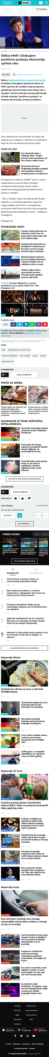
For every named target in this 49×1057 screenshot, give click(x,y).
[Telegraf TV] (33, 1036)
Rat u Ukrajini (25, 356)
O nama (8, 1044)
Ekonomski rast (7, 361)
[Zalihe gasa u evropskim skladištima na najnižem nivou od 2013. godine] (10, 757)
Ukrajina (43, 356)
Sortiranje (6, 498)
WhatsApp (29, 333)
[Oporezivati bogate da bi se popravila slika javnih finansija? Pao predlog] (10, 708)
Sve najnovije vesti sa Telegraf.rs (24, 648)
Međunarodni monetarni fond (19, 350)
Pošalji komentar (24, 375)
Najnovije (11, 657)
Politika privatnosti (21, 1048)
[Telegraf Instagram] (27, 1036)
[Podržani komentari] (22, 498)
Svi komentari (24, 523)
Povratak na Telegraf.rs (8, 3)
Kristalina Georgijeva (9, 356)
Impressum (26, 1044)
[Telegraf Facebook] (15, 1036)
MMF (3, 350)
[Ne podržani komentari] (29, 498)
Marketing (16, 1044)
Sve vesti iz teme (24, 479)
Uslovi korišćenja (34, 341)
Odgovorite (8, 515)
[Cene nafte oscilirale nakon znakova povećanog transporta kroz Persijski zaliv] (10, 741)
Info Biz (4, 51)
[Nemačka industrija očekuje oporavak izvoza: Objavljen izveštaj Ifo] (10, 434)
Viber (37, 333)
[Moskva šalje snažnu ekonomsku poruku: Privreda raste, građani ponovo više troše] (10, 274)
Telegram (5, 336)
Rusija (35, 356)
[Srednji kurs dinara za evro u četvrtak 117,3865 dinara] (24, 673)
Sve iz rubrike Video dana (24, 561)
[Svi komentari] (15, 498)
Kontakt (32, 1048)
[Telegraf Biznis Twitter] (21, 1036)
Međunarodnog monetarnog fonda (26, 80)
